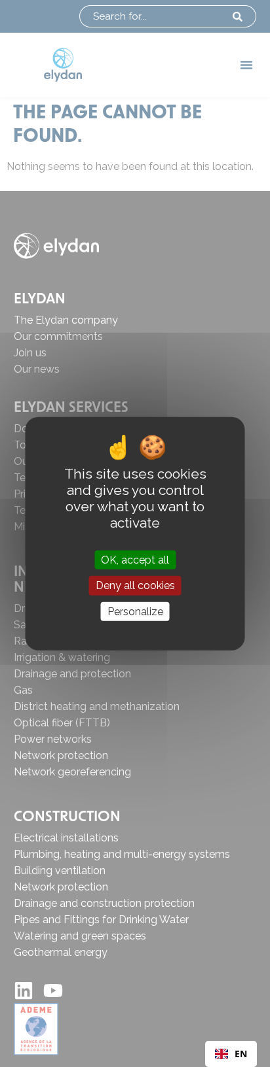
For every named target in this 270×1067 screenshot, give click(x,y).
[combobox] (231, 1054)
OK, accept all (135, 560)
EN (241, 1053)
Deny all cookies (135, 585)
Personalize (135, 611)
